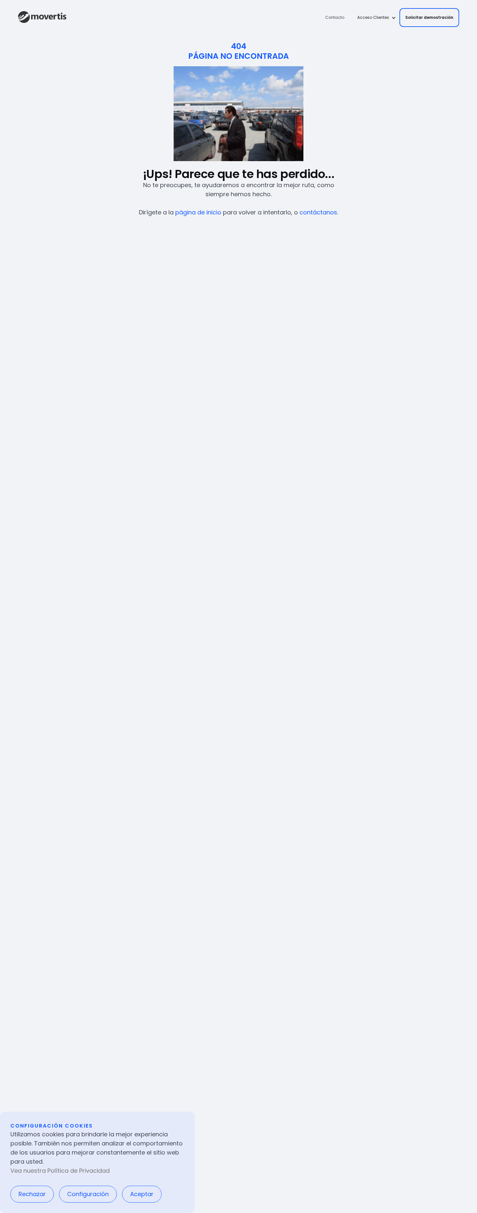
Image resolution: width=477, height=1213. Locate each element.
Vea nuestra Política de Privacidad (60, 1171)
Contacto (334, 17)
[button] (374, 17)
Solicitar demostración (429, 17)
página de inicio (198, 212)
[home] (42, 17)
